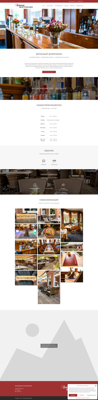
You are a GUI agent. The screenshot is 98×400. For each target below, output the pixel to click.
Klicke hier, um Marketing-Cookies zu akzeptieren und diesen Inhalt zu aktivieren (49, 346)
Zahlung (66, 5)
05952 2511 (80, 1)
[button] (95, 385)
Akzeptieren (73, 395)
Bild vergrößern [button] (26, 215)
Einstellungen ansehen (91, 395)
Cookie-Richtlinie (78, 397)
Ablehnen (82, 395)
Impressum (87, 397)
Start (43, 5)
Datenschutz (83, 397)
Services (72, 5)
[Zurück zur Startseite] (24, 6)
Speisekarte (50, 5)
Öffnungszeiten (59, 5)
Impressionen (79, 5)
